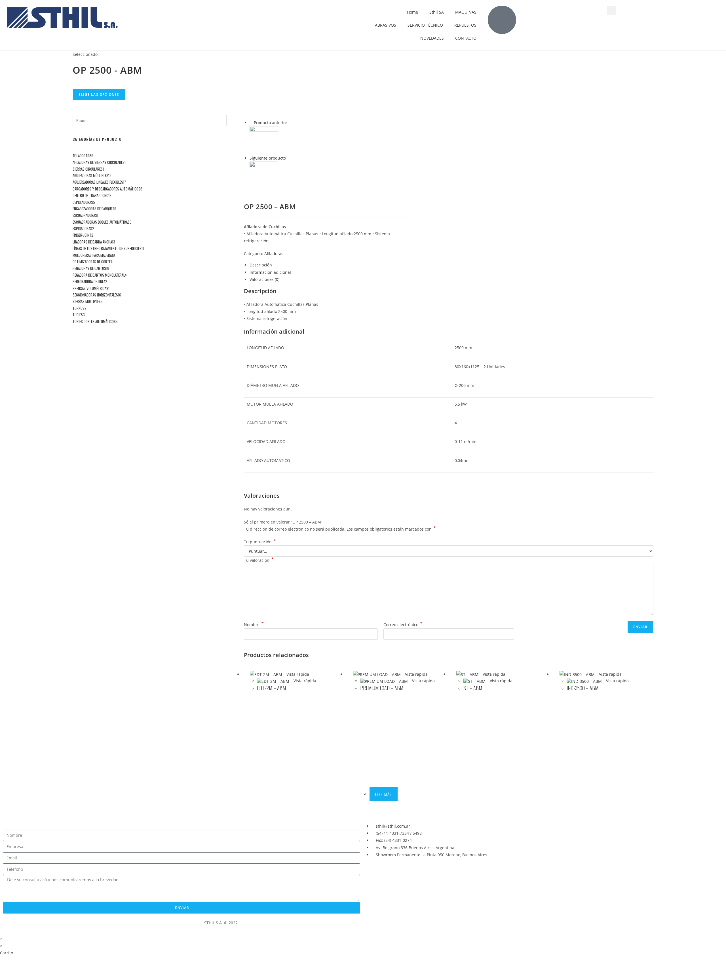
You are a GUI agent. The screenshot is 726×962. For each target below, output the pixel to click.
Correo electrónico (403, 624)
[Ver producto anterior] (251, 122)
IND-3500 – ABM (582, 688)
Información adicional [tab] (270, 272)
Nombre (254, 624)
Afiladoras (273, 253)
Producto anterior (270, 122)
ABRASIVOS (385, 25)
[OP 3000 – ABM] (264, 140)
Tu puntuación (260, 541)
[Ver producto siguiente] (288, 158)
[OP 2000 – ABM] (264, 175)
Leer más (383, 794)
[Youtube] (388, 875)
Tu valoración (259, 560)
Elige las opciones (99, 94)
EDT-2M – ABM (271, 688)
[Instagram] (403, 875)
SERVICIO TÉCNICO (425, 25)
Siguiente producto (268, 158)
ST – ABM (472, 688)
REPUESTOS (465, 25)
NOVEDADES (432, 38)
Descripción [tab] (261, 265)
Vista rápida (297, 674)
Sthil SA (436, 12)
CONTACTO (465, 38)
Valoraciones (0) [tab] (264, 279)
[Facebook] (373, 875)
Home (412, 12)
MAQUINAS (465, 12)
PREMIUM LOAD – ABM (381, 688)
